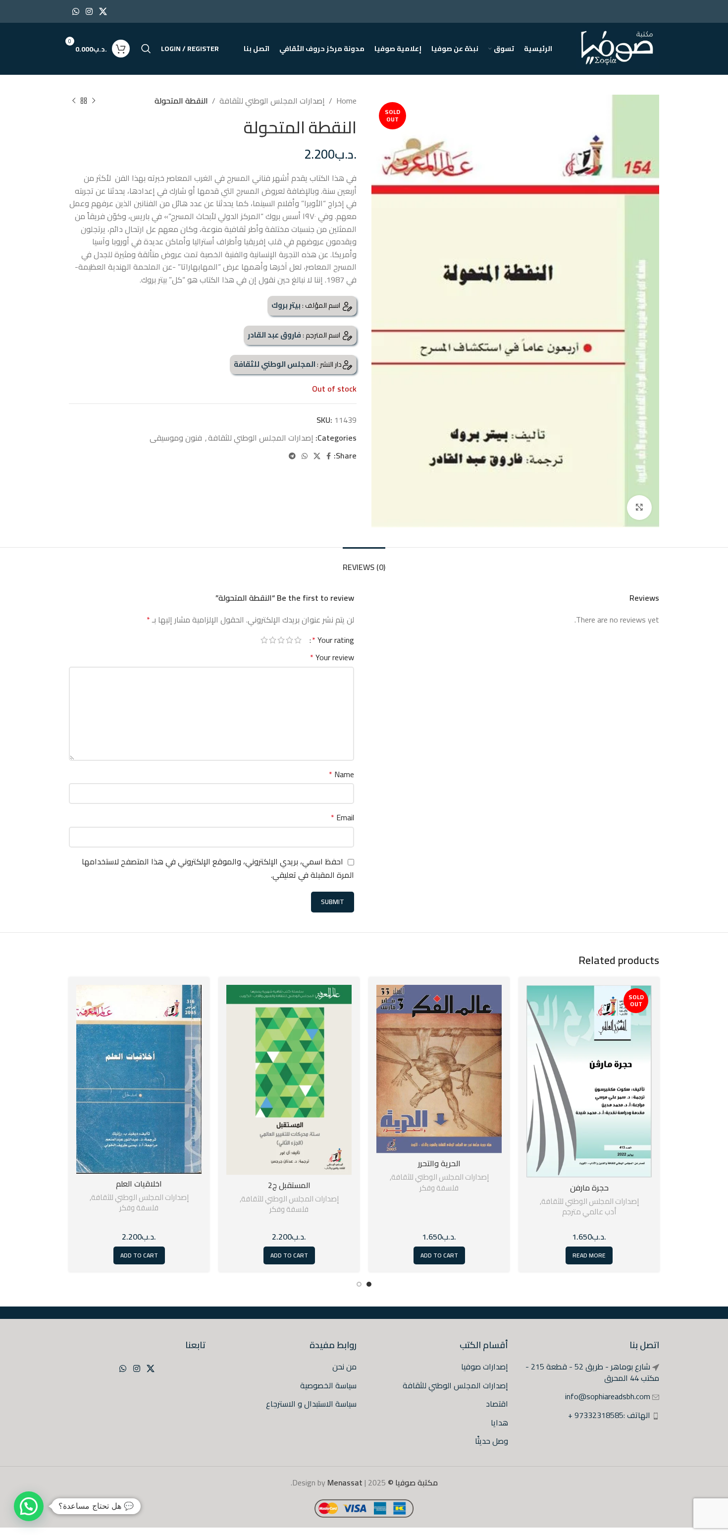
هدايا (499, 1422)
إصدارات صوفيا (484, 1366)
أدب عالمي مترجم (589, 1211)
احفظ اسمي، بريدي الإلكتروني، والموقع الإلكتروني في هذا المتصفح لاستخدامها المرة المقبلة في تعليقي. (218, 868)
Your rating (333, 640)
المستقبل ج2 (289, 1185)
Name (341, 774)
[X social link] (103, 11)
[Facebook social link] (328, 456)
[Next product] (74, 101)
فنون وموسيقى (176, 437)
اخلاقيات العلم (139, 1183)
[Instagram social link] (89, 11)
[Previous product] (94, 101)
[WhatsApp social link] (75, 11)
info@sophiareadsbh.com (607, 1396)
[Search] (146, 48)
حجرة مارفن (589, 1187)
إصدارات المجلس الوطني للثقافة (272, 100)
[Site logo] (617, 47)
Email (342, 817)
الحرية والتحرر (439, 1163)
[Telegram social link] (292, 456)
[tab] (364, 562)
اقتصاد (497, 1403)
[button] (29, 1506)
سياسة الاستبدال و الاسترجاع (311, 1403)
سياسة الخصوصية (328, 1385)
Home (346, 100)
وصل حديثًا (491, 1440)
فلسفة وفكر (439, 1188)
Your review (332, 657)
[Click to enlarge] (639, 507)
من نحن (344, 1366)
